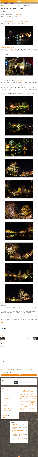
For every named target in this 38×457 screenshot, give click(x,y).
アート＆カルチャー (7, 408)
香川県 (28, 408)
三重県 (25, 394)
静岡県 (26, 408)
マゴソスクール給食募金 (23, 393)
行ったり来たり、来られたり (16, 438)
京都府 (28, 394)
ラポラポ (20, 424)
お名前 (2, 357)
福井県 (31, 404)
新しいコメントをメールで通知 (7, 370)
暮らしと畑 (4, 403)
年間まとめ (4, 417)
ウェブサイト (3, 365)
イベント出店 (6, 396)
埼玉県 (21, 398)
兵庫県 (34, 394)
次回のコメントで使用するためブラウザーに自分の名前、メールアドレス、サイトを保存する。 (18, 369)
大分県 (24, 398)
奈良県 (30, 398)
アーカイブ (22, 380)
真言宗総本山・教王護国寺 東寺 (6, 47)
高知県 (30, 408)
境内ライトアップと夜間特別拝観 (10, 49)
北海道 (26, 396)
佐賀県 (31, 394)
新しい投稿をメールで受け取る (7, 372)
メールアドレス (4, 361)
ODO (23, 390)
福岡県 (21, 406)
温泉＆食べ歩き (6, 410)
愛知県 (33, 401)
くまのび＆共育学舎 (28, 390)
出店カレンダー (6, 395)
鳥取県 (33, 408)
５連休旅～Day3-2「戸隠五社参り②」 (18, 430)
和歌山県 (33, 396)
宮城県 (32, 398)
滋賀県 (33, 403)
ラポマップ (5, 393)
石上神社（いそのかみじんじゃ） (20, 80)
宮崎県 (35, 398)
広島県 (26, 401)
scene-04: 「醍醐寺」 (16, 14)
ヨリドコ (21, 394)
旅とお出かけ (5, 405)
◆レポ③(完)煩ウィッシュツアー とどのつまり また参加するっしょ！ (17, 21)
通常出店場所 (6, 398)
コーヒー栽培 (30, 391)
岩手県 (21, 401)
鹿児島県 (21, 409)
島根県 (23, 401)
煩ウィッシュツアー (12, 314)
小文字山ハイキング (15, 424)
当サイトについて (6, 390)
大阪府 (27, 398)
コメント (3, 346)
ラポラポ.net (19, 1)
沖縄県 (29, 403)
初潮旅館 (22, 396)
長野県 (21, 408)
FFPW (20, 390)
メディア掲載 (6, 400)
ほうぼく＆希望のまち (24, 391)
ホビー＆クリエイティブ (7, 413)
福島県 (25, 406)
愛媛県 (31, 401)
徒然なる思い (5, 415)
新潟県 (21, 403)
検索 (16, 382)
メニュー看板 (31, 393)
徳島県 (28, 401)
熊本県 (21, 404)
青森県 (23, 408)
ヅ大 (33, 391)
